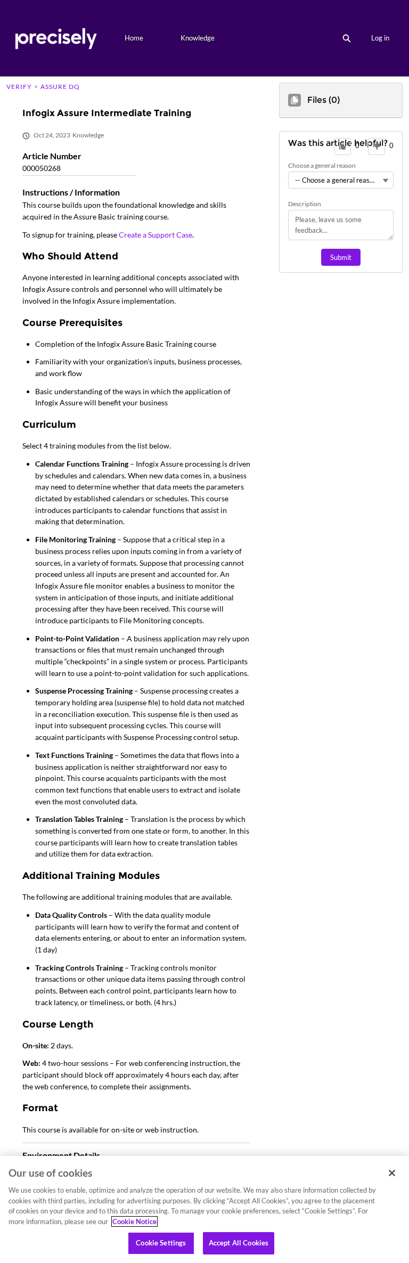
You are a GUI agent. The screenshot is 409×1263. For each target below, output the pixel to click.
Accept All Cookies (238, 1242)
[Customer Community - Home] (56, 38)
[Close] (392, 1173)
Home (134, 38)
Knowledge (198, 38)
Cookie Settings (161, 1242)
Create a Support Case (155, 234)
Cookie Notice (134, 1221)
